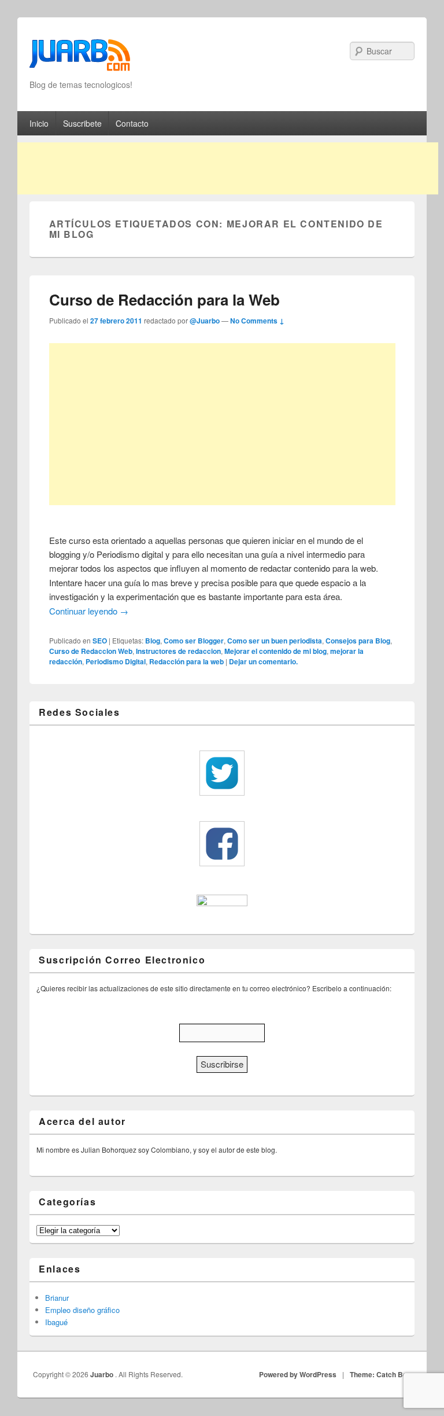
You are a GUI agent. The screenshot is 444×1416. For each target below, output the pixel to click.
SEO (99, 640)
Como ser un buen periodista (274, 640)
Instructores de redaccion (178, 651)
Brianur (57, 1297)
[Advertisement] (227, 168)
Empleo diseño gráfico (82, 1309)
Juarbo (102, 1374)
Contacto (132, 123)
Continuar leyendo (88, 611)
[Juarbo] (79, 58)
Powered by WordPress (297, 1374)
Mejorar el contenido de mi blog (275, 651)
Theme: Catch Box (380, 1374)
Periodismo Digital (116, 661)
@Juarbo (205, 320)
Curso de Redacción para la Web (164, 299)
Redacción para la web (186, 661)
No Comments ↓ (257, 320)
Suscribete (82, 123)
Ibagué (56, 1321)
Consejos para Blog (357, 640)
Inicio (39, 123)
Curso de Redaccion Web (90, 651)
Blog (152, 640)
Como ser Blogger (194, 640)
